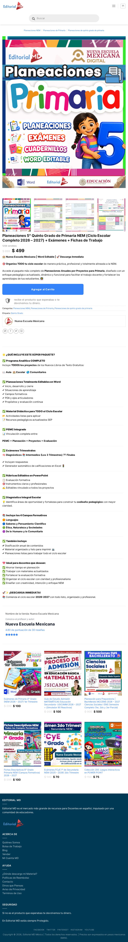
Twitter (51, 930)
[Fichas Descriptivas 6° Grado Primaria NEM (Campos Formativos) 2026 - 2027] (22, 744)
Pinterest (63, 930)
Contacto (7, 881)
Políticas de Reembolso (15, 877)
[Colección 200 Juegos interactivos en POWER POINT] (103, 744)
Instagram (76, 930)
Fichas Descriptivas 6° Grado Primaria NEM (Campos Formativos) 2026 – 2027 (22, 772)
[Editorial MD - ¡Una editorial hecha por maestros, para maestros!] (13, 6)
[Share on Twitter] (16, 331)
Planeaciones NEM (32, 30)
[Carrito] (123, 6)
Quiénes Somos (11, 842)
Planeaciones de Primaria (54, 30)
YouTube (89, 930)
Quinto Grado (17, 313)
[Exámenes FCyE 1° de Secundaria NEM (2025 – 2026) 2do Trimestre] (62, 744)
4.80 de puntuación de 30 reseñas (25, 629)
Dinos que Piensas (12, 885)
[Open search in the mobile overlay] (64, 18)
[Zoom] (6, 192)
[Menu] (114, 6)
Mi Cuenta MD (10, 858)
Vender (6, 854)
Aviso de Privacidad (13, 889)
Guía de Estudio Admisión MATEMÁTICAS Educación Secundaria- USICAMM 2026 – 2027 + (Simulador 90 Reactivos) (62, 703)
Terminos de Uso (12, 893)
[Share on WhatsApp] (5, 331)
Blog (4, 850)
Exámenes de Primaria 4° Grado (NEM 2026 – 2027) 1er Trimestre (20, 700)
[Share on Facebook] (10, 331)
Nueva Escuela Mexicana (30, 624)
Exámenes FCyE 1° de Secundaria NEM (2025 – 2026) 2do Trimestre (61, 771)
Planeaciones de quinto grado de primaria (86, 30)
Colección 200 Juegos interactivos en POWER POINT (102, 771)
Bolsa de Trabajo (12, 846)
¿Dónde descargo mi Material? (19, 873)
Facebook (39, 930)
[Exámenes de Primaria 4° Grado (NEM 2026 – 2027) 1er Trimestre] (22, 673)
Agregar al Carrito (43, 289)
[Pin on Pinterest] (21, 331)
